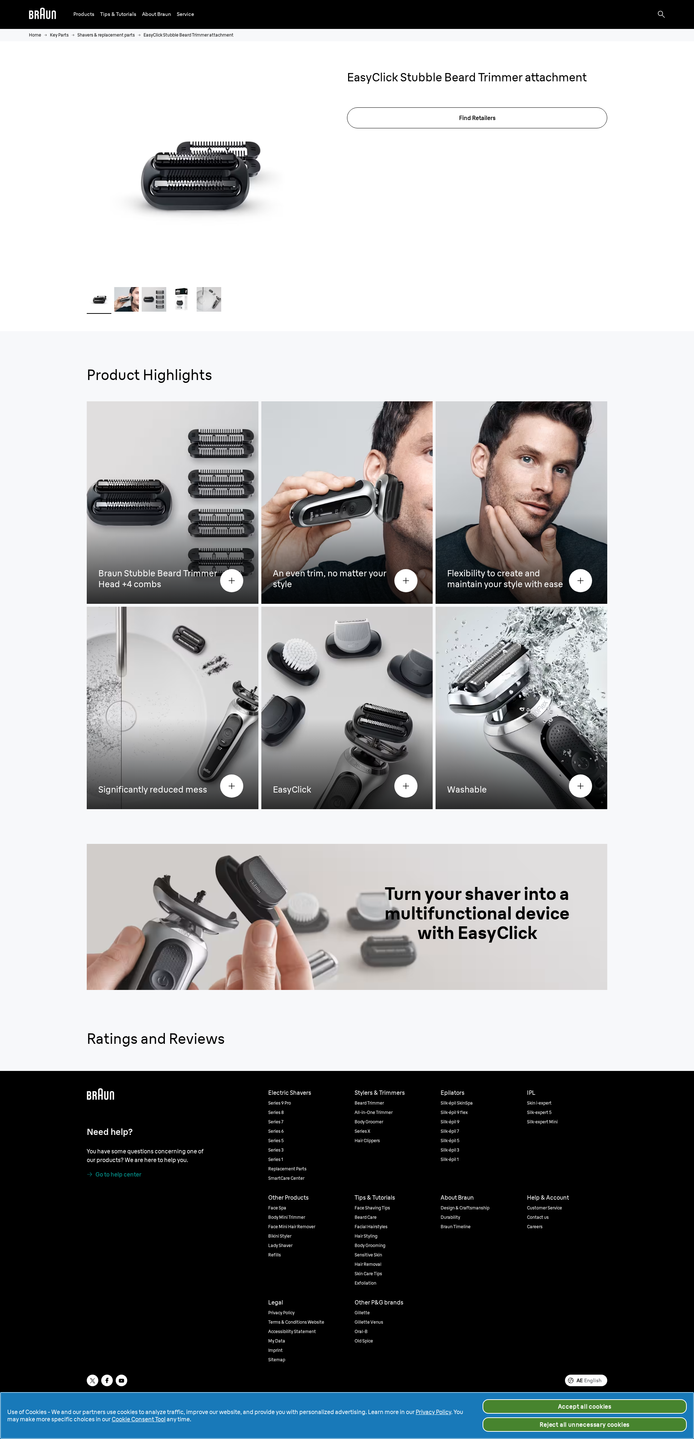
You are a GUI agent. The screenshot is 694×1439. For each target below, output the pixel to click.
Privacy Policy (433, 1411)
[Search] (661, 14)
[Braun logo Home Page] (42, 14)
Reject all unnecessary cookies (585, 1424)
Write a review (415, 92)
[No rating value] (367, 92)
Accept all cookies (585, 1406)
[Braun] (42, 14)
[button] (83, 14)
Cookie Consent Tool (139, 1419)
